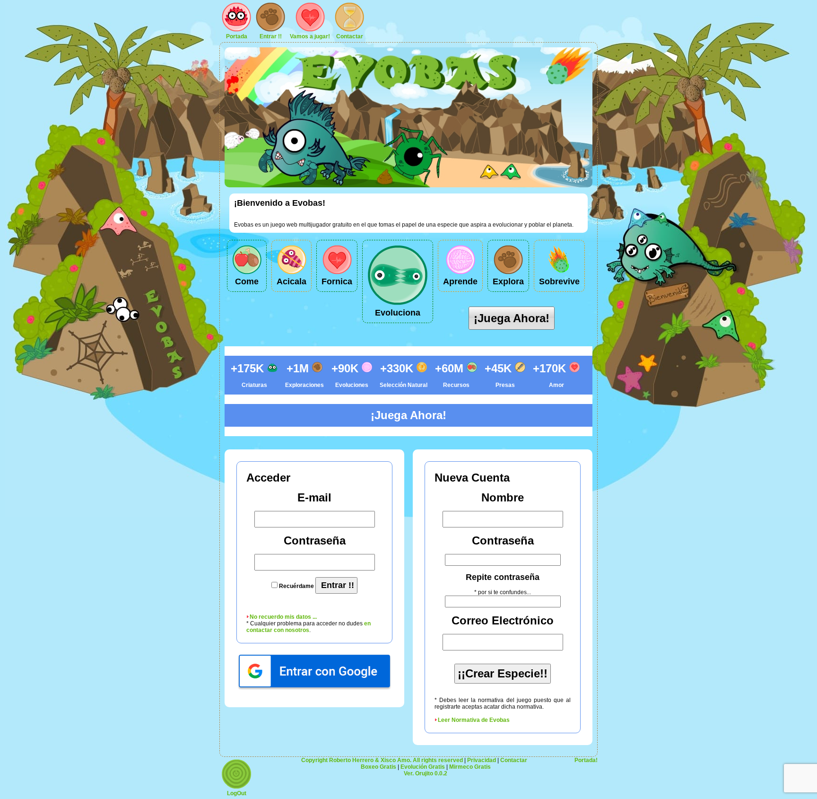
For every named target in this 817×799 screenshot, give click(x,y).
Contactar (349, 36)
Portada (236, 36)
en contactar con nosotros (308, 626)
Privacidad (481, 760)
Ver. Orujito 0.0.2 (425, 773)
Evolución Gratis (422, 767)
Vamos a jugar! (310, 36)
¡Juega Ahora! (511, 318)
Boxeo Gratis (378, 767)
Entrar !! (271, 36)
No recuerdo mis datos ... (283, 617)
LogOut (236, 793)
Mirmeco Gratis (470, 767)
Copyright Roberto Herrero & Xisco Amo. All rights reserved (382, 760)
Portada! (586, 760)
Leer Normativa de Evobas (474, 720)
